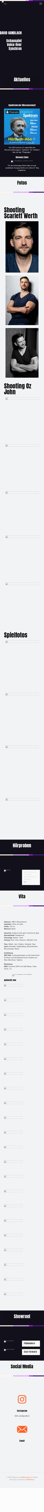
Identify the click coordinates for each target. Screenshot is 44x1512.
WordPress (30, 1480)
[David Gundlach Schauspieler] (4, 4)
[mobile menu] (41, 4)
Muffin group (25, 1477)
